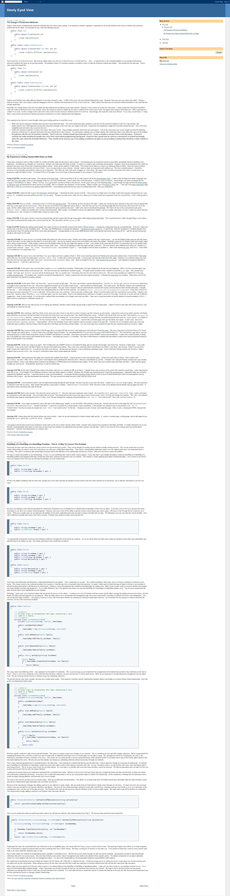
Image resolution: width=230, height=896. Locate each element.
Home (73, 886)
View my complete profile (168, 64)
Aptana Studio (85, 374)
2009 (164, 43)
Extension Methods (19, 147)
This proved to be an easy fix (106, 260)
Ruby (18, 435)
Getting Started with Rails (95, 218)
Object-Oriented (60, 878)
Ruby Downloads (138, 185)
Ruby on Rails (110, 185)
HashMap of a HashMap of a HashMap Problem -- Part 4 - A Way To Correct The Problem (46, 444)
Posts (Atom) (21, 890)
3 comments (29, 875)
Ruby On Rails (24, 435)
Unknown (165, 61)
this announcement (116, 372)
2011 (164, 25)
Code (15, 878)
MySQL (14, 435)
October (167, 27)
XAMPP (33, 229)
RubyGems (43, 193)
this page (105, 330)
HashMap (48, 878)
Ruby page (54, 178)
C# (12, 147)
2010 (164, 39)
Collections (27, 878)
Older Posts (144, 886)
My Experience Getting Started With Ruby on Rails (29, 157)
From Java (18, 180)
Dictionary (42, 878)
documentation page (103, 178)
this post (126, 247)
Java (53, 878)
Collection (20, 878)
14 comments (29, 144)
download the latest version (90, 229)
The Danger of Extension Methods (22, 22)
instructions (115, 275)
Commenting (34, 878)
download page (61, 204)
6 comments (29, 432)
